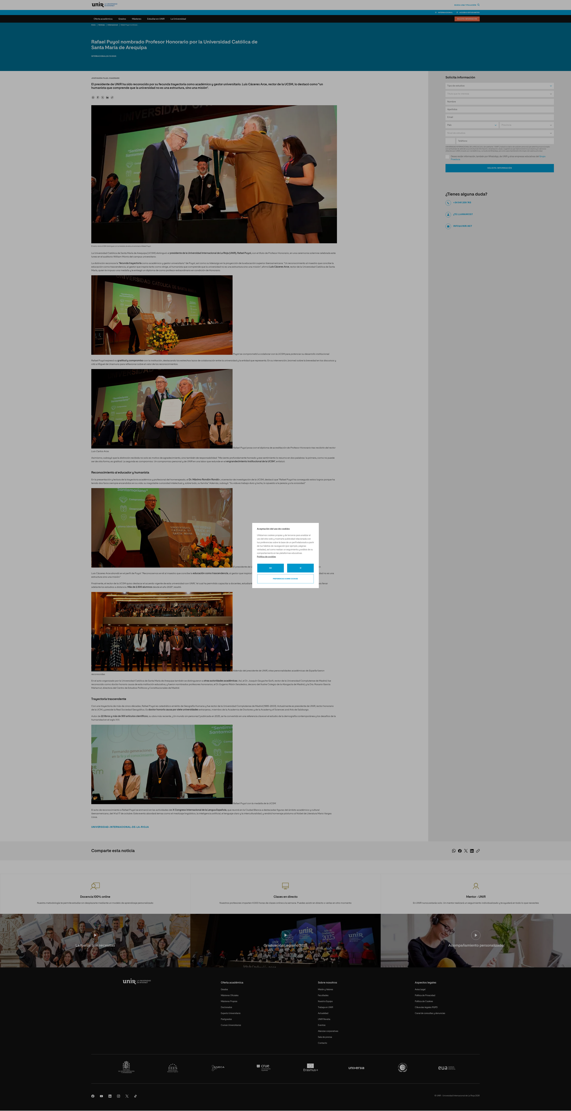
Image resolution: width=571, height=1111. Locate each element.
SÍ (300, 568)
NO (270, 568)
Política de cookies (266, 557)
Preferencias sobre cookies (285, 579)
